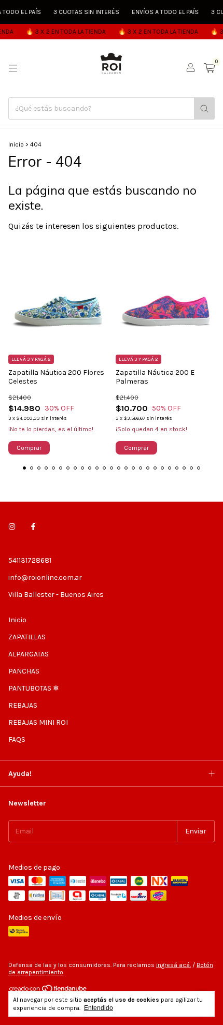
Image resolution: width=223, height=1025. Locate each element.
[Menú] (13, 68)
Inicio (16, 144)
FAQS (16, 739)
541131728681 (29, 560)
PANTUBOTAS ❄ (33, 688)
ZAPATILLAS (27, 637)
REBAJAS (22, 705)
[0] (209, 68)
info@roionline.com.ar (45, 577)
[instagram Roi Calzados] (12, 526)
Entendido (98, 1008)
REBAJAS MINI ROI (38, 722)
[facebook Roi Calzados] (33, 526)
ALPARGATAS (28, 654)
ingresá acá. (173, 965)
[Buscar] (204, 108)
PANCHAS (23, 671)
